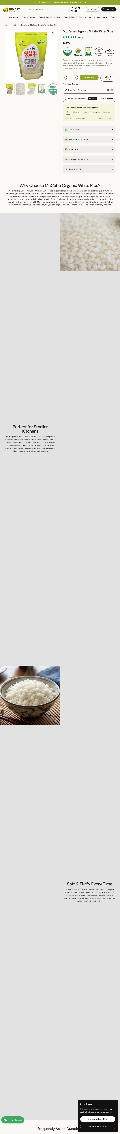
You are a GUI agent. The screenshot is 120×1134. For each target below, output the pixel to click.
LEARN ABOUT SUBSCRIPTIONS (75, 118)
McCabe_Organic (20, 25)
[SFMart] (11, 9)
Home (7, 25)
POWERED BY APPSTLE (105, 118)
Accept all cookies (97, 1119)
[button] (108, 9)
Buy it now (108, 78)
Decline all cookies (98, 1126)
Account (94, 9)
